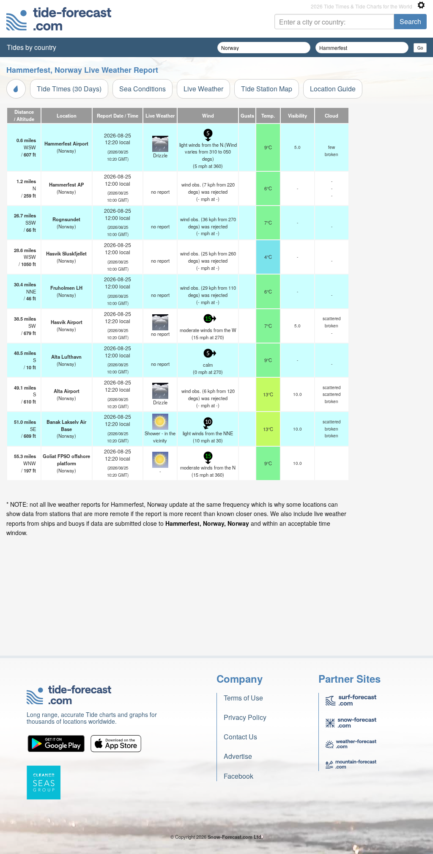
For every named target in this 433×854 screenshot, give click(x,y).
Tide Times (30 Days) (69, 88)
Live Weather (203, 88)
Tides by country (31, 47)
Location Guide (333, 88)
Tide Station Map (266, 88)
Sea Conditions (142, 88)
